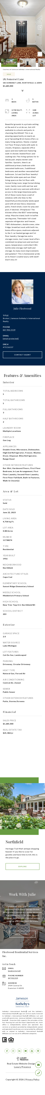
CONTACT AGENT (22, 355)
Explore (22, 866)
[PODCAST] (38, 1051)
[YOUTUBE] (25, 1051)
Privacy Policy (32, 1079)
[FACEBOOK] (7, 1051)
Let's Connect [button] (22, 934)
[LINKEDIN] (19, 1051)
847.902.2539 (9, 330)
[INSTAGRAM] (13, 1051)
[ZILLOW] (32, 1051)
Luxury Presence (22, 1067)
